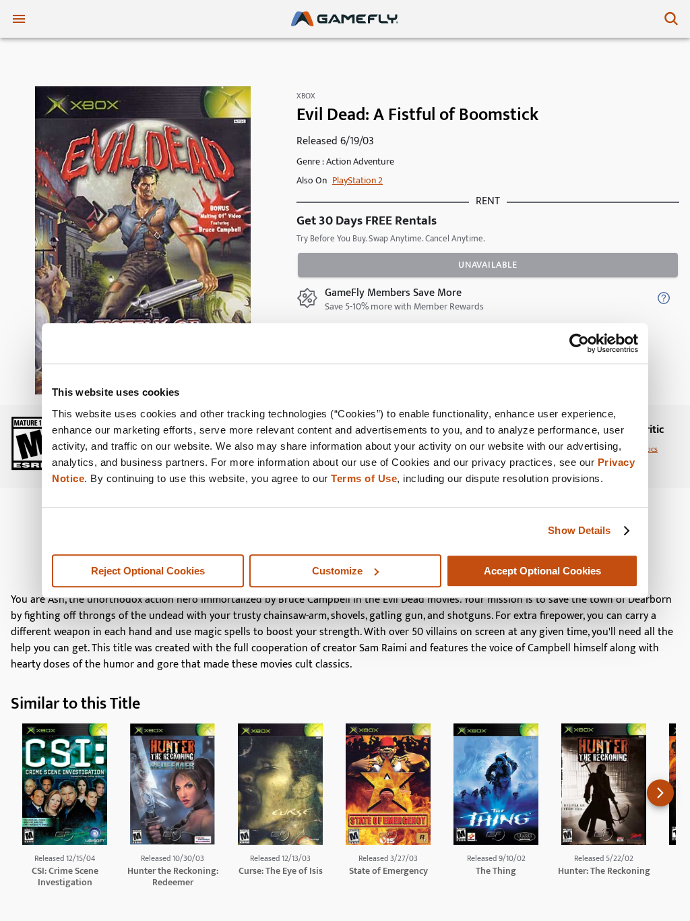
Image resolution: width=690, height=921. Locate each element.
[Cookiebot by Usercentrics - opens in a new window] (579, 343)
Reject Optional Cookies (148, 570)
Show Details (579, 530)
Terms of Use (364, 478)
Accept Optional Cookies (542, 570)
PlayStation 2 (357, 180)
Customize (337, 570)
